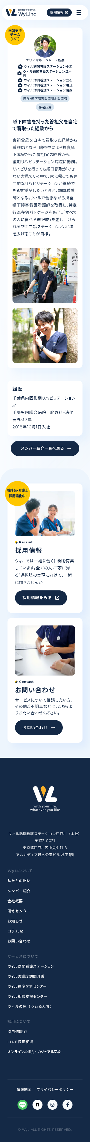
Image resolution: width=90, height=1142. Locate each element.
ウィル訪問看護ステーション (31, 966)
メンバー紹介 (19, 891)
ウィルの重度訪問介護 (26, 976)
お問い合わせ (19, 941)
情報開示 (24, 1089)
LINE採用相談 (21, 1042)
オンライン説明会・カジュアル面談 (34, 1052)
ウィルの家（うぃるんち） (31, 1006)
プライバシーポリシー (54, 1089)
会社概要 (15, 901)
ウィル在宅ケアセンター (27, 986)
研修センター (19, 911)
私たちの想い (19, 881)
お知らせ (15, 921)
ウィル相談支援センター (28, 996)
